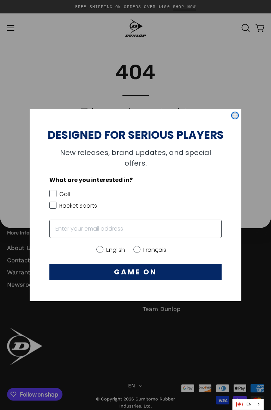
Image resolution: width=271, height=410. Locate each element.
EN (249, 404)
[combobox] (248, 404)
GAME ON (135, 272)
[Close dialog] (235, 115)
